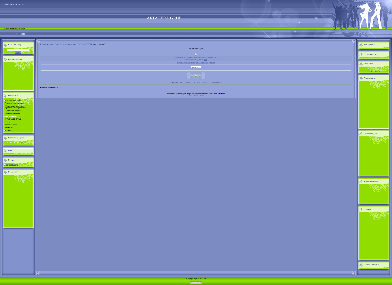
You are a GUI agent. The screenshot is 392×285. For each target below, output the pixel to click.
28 (199, 82)
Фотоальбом (53, 44)
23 (187, 82)
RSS (23, 34)
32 (208, 82)
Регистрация (15, 28)
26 (194, 82)
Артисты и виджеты (67, 44)
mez (205, 60)
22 (184, 82)
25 (191, 82)
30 (204, 82)
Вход (23, 28)
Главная (6, 28)
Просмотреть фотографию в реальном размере (196, 62)
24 (189, 82)
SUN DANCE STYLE (13, 143)
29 (201, 82)
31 (206, 82)
